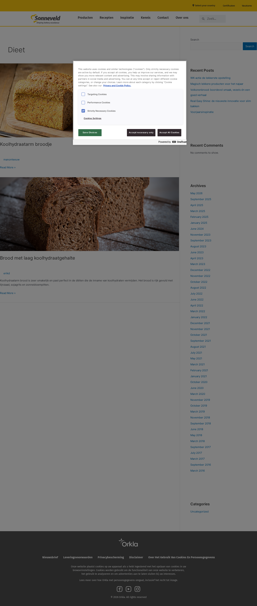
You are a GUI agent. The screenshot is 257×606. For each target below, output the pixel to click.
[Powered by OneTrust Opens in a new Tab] (171, 143)
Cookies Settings (92, 118)
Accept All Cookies (169, 132)
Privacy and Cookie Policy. (117, 85)
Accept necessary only (141, 132)
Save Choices (90, 132)
